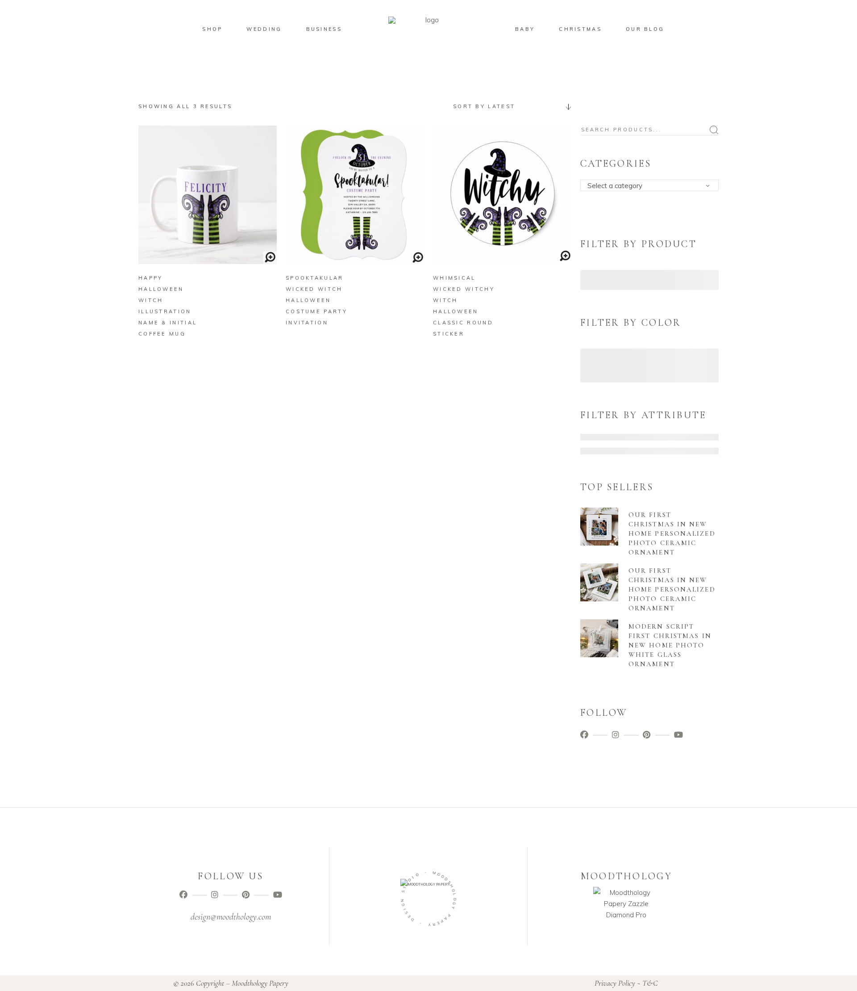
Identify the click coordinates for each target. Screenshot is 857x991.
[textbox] (652, 186)
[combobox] (508, 106)
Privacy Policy (615, 983)
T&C (650, 983)
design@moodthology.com (231, 916)
